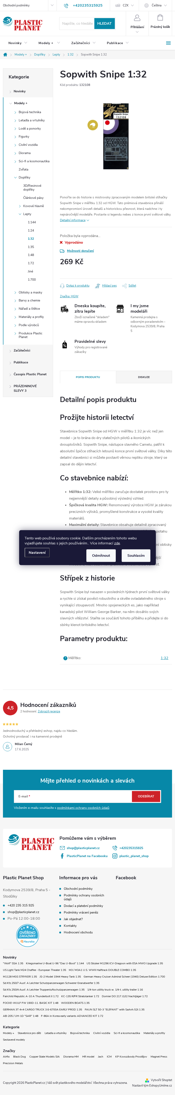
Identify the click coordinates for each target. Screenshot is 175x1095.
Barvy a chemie (29, 300)
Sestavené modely (14, 1040)
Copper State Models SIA (44, 1056)
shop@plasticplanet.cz (83, 848)
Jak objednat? (73, 919)
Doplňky (24, 177)
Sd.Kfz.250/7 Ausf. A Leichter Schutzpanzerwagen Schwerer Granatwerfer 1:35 (51, 983)
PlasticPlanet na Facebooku (87, 856)
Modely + (20, 103)
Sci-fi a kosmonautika (34, 161)
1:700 (32, 279)
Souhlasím (136, 555)
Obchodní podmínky (16, 5)
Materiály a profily (31, 317)
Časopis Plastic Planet (30, 374)
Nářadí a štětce (29, 308)
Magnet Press (159, 1056)
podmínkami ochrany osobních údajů (83, 808)
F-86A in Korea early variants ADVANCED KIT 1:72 (72, 1016)
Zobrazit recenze (49, 711)
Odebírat (146, 796)
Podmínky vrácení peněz (81, 912)
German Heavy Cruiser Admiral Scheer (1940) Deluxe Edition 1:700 (124, 976)
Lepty (27, 214)
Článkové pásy (33, 198)
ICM (109, 1056)
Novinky (20, 91)
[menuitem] (18, 43)
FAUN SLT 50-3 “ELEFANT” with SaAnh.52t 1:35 (114, 1009)
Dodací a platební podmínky (83, 906)
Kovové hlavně (33, 206)
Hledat (104, 23)
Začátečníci (22, 350)
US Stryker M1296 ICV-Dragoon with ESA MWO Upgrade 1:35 (125, 963)
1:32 (31, 239)
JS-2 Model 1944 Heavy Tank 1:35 (60, 976)
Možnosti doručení (80, 251)
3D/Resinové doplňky (32, 188)
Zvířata (23, 169)
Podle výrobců (29, 325)
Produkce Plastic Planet (30, 335)
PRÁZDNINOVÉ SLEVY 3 (25, 388)
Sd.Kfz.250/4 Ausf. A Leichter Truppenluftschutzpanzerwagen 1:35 (44, 989)
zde (117, 543)
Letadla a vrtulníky (32, 120)
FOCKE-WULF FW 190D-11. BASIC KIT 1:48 (30, 1003)
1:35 (31, 247)
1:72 (31, 263)
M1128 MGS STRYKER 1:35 (20, 976)
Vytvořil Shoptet (161, 1080)
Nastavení (37, 552)
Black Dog (19, 1056)
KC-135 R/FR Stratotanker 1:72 (80, 996)
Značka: (69, 296)
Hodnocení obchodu (78, 932)
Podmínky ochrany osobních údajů (84, 897)
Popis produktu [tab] (88, 377)
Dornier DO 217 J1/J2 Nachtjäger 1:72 (125, 996)
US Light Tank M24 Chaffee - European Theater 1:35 (34, 970)
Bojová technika (30, 112)
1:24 (31, 230)
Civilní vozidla (28, 145)
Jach (100, 1056)
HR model (88, 1056)
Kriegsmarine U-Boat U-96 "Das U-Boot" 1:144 (55, 963)
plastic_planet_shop (134, 856)
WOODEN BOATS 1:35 (75, 1003)
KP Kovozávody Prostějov (131, 1056)
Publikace (21, 362)
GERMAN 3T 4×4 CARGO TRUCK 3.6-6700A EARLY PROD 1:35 (42, 1009)
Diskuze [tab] (144, 377)
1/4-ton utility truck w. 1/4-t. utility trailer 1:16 (115, 989)
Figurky (24, 136)
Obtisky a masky (30, 292)
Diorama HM (71, 1056)
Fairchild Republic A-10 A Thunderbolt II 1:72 (31, 996)
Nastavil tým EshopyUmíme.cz (152, 1086)
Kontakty (70, 926)
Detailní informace (72, 220)
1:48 (31, 255)
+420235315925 (131, 848)
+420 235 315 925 (21, 905)
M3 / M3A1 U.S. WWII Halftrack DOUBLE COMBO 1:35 (102, 970)
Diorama (25, 153)
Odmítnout (101, 555)
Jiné (30, 271)
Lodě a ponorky (30, 128)
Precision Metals (13, 1063)
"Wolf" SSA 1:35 (13, 963)
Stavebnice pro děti (29, 1033)
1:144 (32, 222)
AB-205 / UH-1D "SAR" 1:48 (20, 1016)
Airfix (6, 1056)
